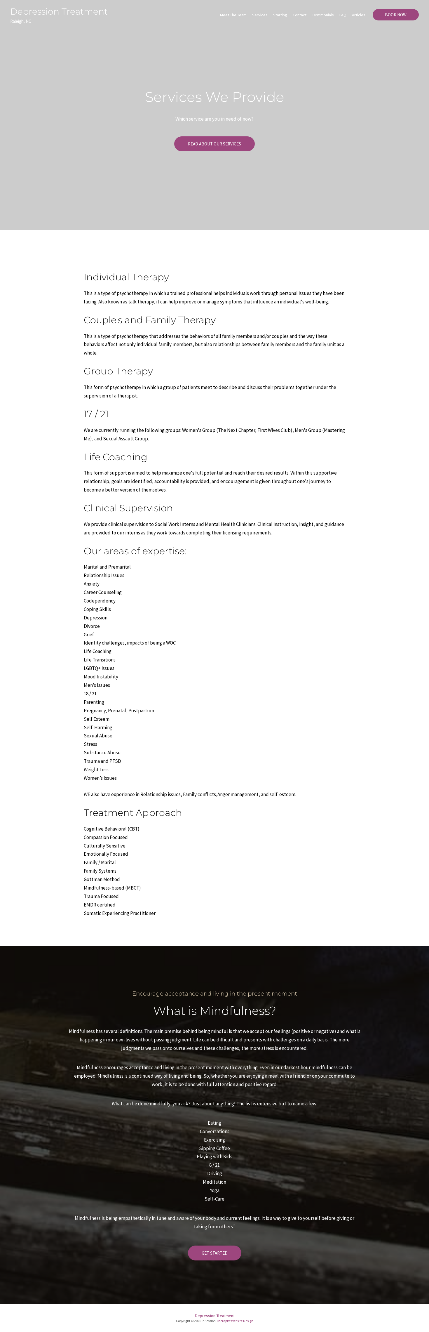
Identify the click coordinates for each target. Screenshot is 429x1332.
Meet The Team (233, 15)
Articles (358, 15)
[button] (214, 143)
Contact (299, 15)
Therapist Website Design (234, 1321)
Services (260, 15)
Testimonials (323, 15)
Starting (280, 15)
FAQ (342, 15)
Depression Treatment (59, 11)
